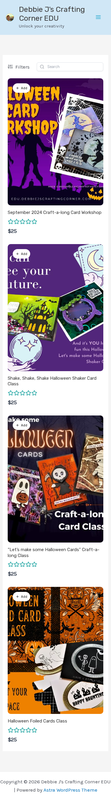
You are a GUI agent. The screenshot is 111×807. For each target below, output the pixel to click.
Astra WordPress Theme (70, 790)
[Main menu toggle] (98, 17)
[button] (21, 88)
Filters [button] (22, 67)
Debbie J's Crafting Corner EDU (52, 13)
